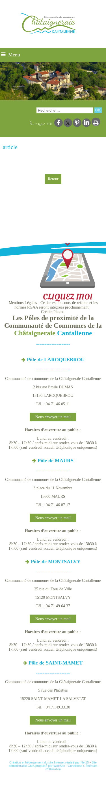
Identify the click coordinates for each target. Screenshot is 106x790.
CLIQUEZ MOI (67, 297)
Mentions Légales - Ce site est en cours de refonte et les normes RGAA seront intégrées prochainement (53, 305)
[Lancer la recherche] (98, 110)
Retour (53, 179)
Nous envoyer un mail (53, 417)
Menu (14, 55)
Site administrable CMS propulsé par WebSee (53, 764)
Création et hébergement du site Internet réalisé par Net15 (49, 762)
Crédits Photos (52, 312)
